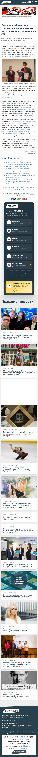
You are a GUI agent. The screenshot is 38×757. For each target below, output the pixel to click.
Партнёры (5, 720)
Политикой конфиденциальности (20, 747)
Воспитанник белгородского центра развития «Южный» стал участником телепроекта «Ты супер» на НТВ (19, 181)
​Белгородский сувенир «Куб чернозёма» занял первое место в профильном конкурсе (20, 173)
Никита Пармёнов (30, 151)
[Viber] (25, 199)
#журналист (20, 187)
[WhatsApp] (18, 199)
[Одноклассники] (23, 199)
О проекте (5, 718)
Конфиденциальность (9, 723)
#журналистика (30, 187)
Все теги (9, 715)
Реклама (13, 720)
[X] (15, 199)
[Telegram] (20, 199)
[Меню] (36, 2)
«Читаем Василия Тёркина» (25, 109)
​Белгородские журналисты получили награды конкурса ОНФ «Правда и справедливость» (19, 163)
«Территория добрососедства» (23, 116)
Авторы (12, 718)
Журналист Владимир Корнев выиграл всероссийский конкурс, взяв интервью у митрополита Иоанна (18, 168)
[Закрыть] (35, 19)
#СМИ (5, 187)
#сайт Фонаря (19, 189)
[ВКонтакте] (12, 199)
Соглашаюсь (19, 751)
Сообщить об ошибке (20, 715)
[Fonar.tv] (6, 2)
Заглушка (19, 718)
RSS (3, 715)
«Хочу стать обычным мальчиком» (12, 103)
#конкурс (11, 187)
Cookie (22, 737)
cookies (18, 731)
